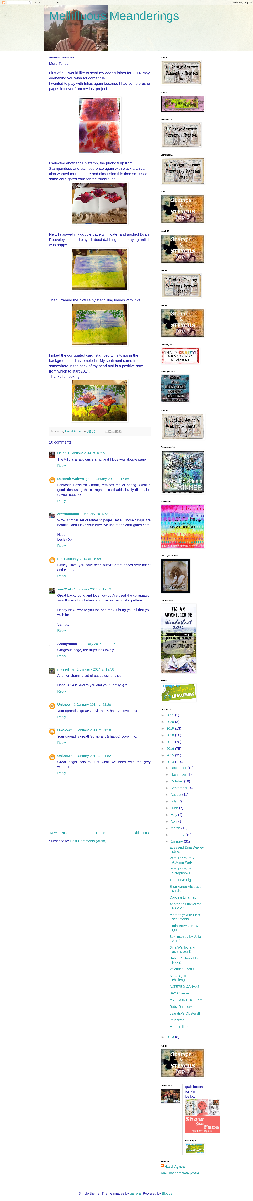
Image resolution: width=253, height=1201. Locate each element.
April (174, 821)
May (174, 815)
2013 (170, 1037)
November (179, 774)
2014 (170, 762)
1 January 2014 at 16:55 (86, 453)
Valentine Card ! (182, 969)
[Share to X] (113, 431)
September (179, 788)
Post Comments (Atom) (88, 841)
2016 (170, 748)
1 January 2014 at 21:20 (92, 704)
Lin (59, 559)
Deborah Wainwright (74, 479)
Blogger (167, 1193)
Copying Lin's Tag (183, 897)
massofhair (66, 669)
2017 (170, 742)
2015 (170, 755)
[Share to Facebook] (116, 431)
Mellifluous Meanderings (114, 16)
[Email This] (107, 431)
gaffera (135, 1193)
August (176, 794)
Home (100, 833)
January (177, 841)
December (179, 768)
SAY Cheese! (180, 993)
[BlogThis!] (110, 431)
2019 (170, 728)
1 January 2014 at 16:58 (98, 514)
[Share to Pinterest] (120, 431)
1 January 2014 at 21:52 (92, 756)
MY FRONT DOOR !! (186, 1000)
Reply (61, 465)
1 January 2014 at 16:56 (110, 479)
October (177, 781)
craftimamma (68, 514)
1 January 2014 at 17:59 (92, 589)
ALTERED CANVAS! (185, 986)
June (175, 808)
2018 (170, 735)
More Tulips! (179, 1027)
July (174, 801)
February (178, 835)
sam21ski (65, 589)
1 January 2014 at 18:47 (96, 644)
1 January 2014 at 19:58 (95, 669)
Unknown (65, 704)
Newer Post (59, 833)
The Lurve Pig (180, 880)
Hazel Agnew (174, 1167)
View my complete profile (180, 1173)
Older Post (141, 833)
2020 (170, 722)
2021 (170, 715)
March (176, 828)
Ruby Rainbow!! (182, 1007)
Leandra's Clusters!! (185, 1013)
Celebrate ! (178, 1020)
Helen (62, 453)
